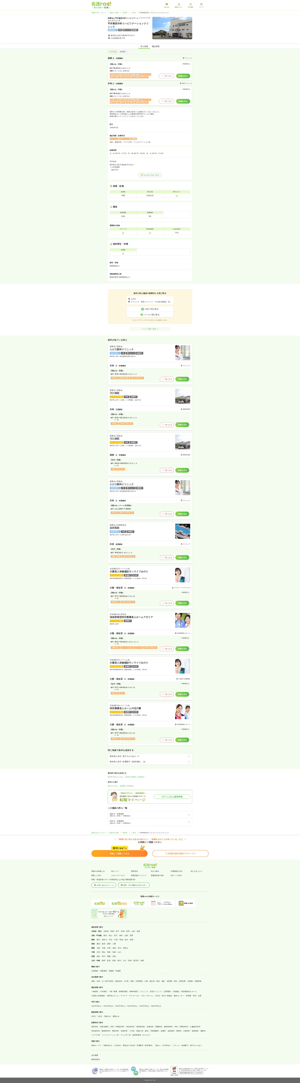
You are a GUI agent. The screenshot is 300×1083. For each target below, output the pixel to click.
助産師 (118, 971)
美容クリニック (156, 991)
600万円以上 (132, 1006)
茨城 (121, 940)
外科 (176, 1027)
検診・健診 (160, 981)
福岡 (103, 960)
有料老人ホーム (113, 996)
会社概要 (94, 1055)
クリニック (144, 991)
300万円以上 (96, 1006)
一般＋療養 (113, 991)
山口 (119, 952)
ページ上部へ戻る (149, 329)
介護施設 (176, 991)
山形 (133, 931)
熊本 (119, 960)
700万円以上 (144, 1006)
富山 (110, 935)
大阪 (98, 948)
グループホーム (147, 996)
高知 (114, 956)
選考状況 (134, 871)
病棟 (93, 981)
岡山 (103, 952)
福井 (121, 935)
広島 (98, 952)
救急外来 (118, 981)
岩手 (117, 931)
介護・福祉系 (149, 981)
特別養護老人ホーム (189, 991)
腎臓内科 (158, 1027)
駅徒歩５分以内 (129, 1045)
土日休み (117, 1045)
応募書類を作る (177, 871)
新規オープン (96, 1045)
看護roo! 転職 (114, 12)
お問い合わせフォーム (105, 885)
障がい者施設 (167, 996)
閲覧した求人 (96, 875)
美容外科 (94, 1027)
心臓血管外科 (195, 1027)
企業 (199, 996)
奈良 (119, 948)
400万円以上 (108, 1006)
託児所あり (167, 1045)
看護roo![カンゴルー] (98, 12)
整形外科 (115, 1031)
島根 (114, 952)
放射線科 (195, 1031)
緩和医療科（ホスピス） (142, 1035)
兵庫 (109, 948)
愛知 (98, 944)
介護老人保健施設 (98, 996)
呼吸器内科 (120, 1027)
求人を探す (155, 871)
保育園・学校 (172, 981)
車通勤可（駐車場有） (127, 786)
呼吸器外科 (184, 1027)
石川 (115, 935)
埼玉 (110, 940)
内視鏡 (190, 981)
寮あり (158, 1045)
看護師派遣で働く (158, 875)
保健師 (111, 971)
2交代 (93, 1016)
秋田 (128, 931)
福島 (138, 931)
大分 (124, 960)
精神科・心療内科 (183, 1031)
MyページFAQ (176, 875)
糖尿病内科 (168, 1027)
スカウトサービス (118, 875)
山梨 (126, 935)
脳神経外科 (106, 1031)
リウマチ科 (95, 1035)
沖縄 (142, 960)
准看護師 (123, 52)
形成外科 (124, 1031)
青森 (112, 931)
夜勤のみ (116, 1016)
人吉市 (133, 12)
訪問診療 (182, 981)
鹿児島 (135, 960)
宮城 (122, 931)
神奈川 (104, 940)
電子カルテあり (113, 786)
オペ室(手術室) (107, 981)
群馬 (131, 940)
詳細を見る (183, 76)
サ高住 (157, 996)
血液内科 (150, 1027)
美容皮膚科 (104, 1027)
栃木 (126, 940)
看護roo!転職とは (98, 871)
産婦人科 (139, 1031)
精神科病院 (133, 991)
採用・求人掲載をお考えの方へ (135, 885)
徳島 (98, 956)
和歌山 (125, 948)
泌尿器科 (171, 1031)
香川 (103, 956)
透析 (132, 981)
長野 (131, 935)
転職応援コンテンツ (138, 875)
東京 (98, 940)
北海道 (106, 931)
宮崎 (129, 960)
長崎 (114, 960)
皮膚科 (163, 1031)
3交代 (100, 1016)
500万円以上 (120, 1006)
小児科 (132, 1031)
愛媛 (109, 956)
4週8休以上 (107, 1045)
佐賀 (108, 960)
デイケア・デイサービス (130, 996)
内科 (112, 1027)
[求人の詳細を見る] (150, 364)
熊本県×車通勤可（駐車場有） (135, 777)
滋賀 (114, 948)
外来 (98, 981)
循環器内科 (140, 1027)
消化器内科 (130, 1027)
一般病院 (94, 991)
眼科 (146, 1031)
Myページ (115, 871)
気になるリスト (196, 871)
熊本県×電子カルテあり (115, 777)
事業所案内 (95, 1059)
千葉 (116, 940)
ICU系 (126, 981)
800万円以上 (156, 1006)
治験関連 (198, 981)
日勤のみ (107, 1016)
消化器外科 (95, 1031)
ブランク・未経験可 (180, 1045)
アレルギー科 (126, 1035)
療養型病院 (123, 991)
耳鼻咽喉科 (154, 1031)
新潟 (105, 935)
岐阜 (103, 944)
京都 (103, 948)
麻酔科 (203, 1031)
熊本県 (125, 12)
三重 (114, 944)
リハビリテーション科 (110, 1035)
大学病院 (103, 991)
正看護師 (94, 971)
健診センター (179, 996)
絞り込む (114, 52)
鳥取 (109, 952)
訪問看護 (139, 981)
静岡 (109, 944)
